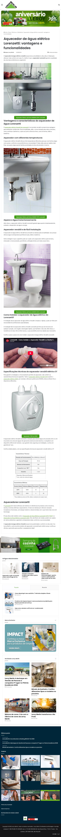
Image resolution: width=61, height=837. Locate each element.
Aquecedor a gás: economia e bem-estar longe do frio (10, 576)
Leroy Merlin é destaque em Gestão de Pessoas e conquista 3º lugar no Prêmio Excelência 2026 (17, 681)
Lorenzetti (8, 506)
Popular (16, 587)
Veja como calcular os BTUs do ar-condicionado (29, 608)
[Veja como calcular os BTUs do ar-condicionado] (9, 610)
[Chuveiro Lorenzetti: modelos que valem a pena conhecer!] (30, 567)
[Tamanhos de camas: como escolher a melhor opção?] (10, 779)
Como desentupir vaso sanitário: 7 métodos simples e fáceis (32, 593)
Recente (44, 587)
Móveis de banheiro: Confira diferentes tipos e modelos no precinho (44, 691)
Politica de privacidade (6, 804)
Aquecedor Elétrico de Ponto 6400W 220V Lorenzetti (30, 117)
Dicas (9, 32)
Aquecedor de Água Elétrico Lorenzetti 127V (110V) (38, 516)
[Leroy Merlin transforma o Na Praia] (44, 705)
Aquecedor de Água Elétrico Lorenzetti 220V (16, 518)
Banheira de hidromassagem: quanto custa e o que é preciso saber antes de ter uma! (48, 576)
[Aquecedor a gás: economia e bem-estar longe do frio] (11, 568)
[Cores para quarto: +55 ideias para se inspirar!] (50, 777)
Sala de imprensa (5, 808)
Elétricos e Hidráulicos (17, 32)
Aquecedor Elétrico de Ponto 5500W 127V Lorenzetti (30, 217)
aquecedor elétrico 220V (11, 379)
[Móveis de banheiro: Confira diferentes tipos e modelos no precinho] (44, 674)
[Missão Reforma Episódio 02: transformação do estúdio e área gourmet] (50, 795)
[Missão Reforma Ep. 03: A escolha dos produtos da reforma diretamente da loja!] (30, 795)
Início (6, 32)
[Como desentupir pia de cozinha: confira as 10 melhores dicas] (30, 775)
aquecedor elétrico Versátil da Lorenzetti (17, 127)
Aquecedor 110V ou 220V (30, 436)
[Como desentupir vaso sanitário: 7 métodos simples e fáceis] (9, 596)
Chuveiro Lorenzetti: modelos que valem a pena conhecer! (30, 575)
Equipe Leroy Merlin (9, 52)
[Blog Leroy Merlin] (11, 4)
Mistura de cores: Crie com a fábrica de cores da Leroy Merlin (16, 716)
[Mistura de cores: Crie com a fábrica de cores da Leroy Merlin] (17, 705)
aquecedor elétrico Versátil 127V (38, 377)
